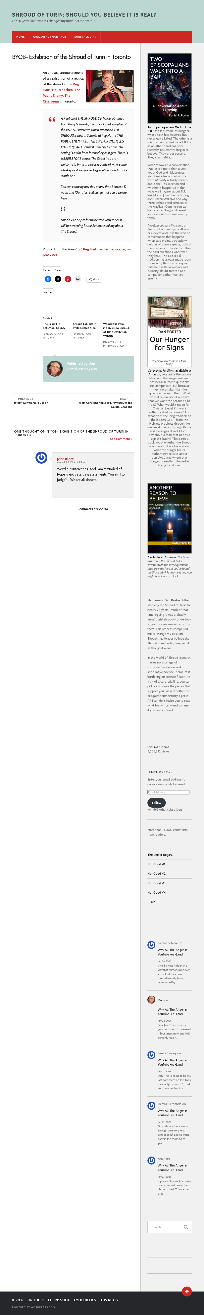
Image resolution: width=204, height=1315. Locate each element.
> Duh (151, 902)
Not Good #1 (156, 864)
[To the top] (187, 1291)
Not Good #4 (156, 892)
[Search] (186, 1227)
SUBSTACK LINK (85, 36)
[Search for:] (169, 1227)
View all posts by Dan (82, 369)
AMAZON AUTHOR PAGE (49, 36)
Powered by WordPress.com (33, 1307)
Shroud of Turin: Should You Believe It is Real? (84, 14)
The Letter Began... (160, 855)
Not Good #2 (156, 873)
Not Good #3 (156, 883)
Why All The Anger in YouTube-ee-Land (172, 952)
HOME (20, 36)
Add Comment (120, 439)
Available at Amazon (161, 557)
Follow (156, 803)
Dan (161, 1000)
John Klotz (65, 459)
